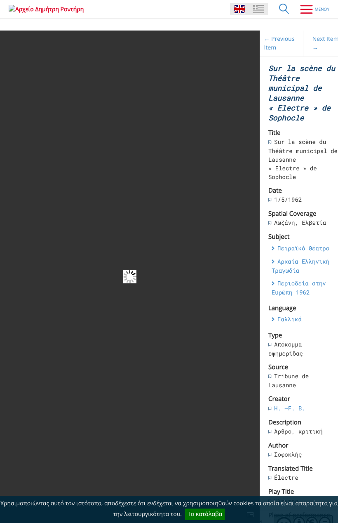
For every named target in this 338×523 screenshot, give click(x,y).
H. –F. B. (289, 408)
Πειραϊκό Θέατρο (303, 248)
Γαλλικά (289, 319)
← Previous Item (279, 43)
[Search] (284, 9)
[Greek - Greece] (258, 9)
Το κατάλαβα (205, 514)
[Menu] (311, 9)
